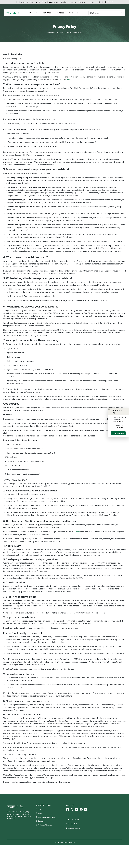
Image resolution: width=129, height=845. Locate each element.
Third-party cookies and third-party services (25, 461)
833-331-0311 (72, 824)
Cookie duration (13, 465)
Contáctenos (74, 13)
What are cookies (13, 444)
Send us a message (74, 828)
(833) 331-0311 (118, 421)
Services (60, 13)
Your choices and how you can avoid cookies (25, 448)
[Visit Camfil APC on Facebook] (67, 809)
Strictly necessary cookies (17, 470)
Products (33, 13)
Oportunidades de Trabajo (46, 817)
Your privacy (11, 457)
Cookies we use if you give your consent (23, 474)
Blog (100, 2)
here (78, 531)
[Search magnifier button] (121, 13)
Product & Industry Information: (119, 418)
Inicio (39, 809)
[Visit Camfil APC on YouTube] (81, 809)
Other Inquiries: (118, 425)
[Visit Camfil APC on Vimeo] (85, 809)
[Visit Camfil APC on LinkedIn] (76, 809)
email (69, 79)
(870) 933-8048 (118, 427)
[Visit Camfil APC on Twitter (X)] (72, 809)
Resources (82, 2)
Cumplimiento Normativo (68, 2)
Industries (47, 13)
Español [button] (109, 2)
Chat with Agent (119, 433)
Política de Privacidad (45, 825)
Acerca (92, 2)
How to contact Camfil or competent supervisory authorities (31, 453)
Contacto (41, 821)
